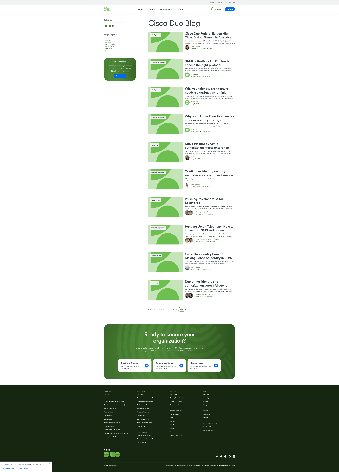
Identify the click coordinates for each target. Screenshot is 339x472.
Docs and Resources (166, 9)
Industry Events (110, 44)
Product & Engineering (112, 51)
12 (173, 309)
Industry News (109, 46)
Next (181, 309)
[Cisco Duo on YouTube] (225, 456)
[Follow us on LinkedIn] (106, 26)
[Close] (49, 464)
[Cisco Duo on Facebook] (217, 456)
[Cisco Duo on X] (221, 456)
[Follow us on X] (113, 26)
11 (170, 309)
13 (176, 309)
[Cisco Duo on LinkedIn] (234, 456)
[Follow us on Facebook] (110, 26)
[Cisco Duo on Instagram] (230, 456)
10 (168, 309)
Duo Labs (108, 42)
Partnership (108, 49)
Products (140, 9)
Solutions (151, 9)
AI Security (108, 40)
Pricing (180, 9)
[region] (26, 466)
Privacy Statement (8, 468)
